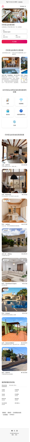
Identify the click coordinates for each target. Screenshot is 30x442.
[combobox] (14, 32)
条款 (16, 434)
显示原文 (20, 2)
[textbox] (8, 37)
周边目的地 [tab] (4, 385)
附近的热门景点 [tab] (12, 385)
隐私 (13, 434)
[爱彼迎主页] (3, 6)
